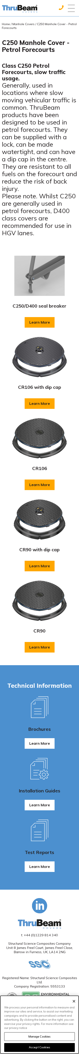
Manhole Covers (23, 24)
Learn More (42, 324)
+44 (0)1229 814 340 (41, 935)
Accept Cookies (39, 1047)
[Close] (74, 1001)
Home (6, 24)
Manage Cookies (39, 1036)
